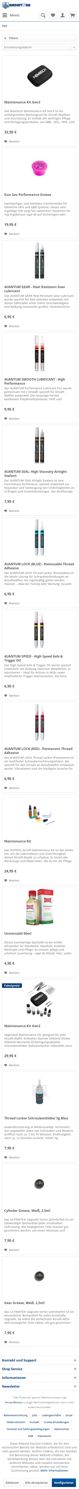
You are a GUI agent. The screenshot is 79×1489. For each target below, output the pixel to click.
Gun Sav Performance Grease (27, 195)
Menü (14, 15)
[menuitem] (10, 15)
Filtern (13, 38)
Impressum (44, 1436)
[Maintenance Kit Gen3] (39, 76)
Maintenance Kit (17, 841)
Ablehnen (12, 1483)
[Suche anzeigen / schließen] (43, 15)
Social (68, 1415)
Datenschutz (61, 1429)
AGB (30, 1436)
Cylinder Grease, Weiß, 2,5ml (27, 1211)
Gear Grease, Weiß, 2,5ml (24, 1303)
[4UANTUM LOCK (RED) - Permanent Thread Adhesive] (39, 722)
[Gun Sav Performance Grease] (39, 168)
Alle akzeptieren (36, 1483)
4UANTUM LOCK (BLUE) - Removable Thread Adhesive (39, 566)
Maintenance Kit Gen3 (22, 102)
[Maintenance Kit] (39, 815)
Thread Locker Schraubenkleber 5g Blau (36, 1118)
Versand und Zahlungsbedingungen (28, 1429)
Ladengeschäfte (51, 1415)
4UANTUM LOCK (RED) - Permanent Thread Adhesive (38, 751)
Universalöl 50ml (17, 933)
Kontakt (34, 1422)
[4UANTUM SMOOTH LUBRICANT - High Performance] (39, 353)
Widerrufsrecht (16, 1422)
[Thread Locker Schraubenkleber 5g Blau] (39, 1092)
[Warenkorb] (72, 15)
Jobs (34, 1415)
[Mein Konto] (63, 15)
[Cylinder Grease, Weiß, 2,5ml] (39, 1184)
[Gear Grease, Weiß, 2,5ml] (39, 1276)
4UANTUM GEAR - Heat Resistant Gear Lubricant (34, 289)
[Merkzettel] (53, 15)
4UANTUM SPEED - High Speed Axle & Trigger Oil (33, 658)
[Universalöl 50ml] (39, 907)
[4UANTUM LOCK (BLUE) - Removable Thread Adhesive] (39, 537)
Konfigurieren (64, 1483)
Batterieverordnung (16, 1415)
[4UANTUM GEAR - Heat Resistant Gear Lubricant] (39, 260)
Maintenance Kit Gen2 (22, 1026)
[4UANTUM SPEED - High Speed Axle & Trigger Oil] (39, 630)
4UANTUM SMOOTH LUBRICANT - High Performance (34, 381)
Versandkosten (14, 1402)
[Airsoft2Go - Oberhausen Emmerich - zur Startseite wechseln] (16, 5)
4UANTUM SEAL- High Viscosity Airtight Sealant (35, 474)
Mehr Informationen (54, 1470)
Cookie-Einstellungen (56, 1422)
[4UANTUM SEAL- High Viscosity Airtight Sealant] (39, 445)
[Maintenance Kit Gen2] (39, 999)
